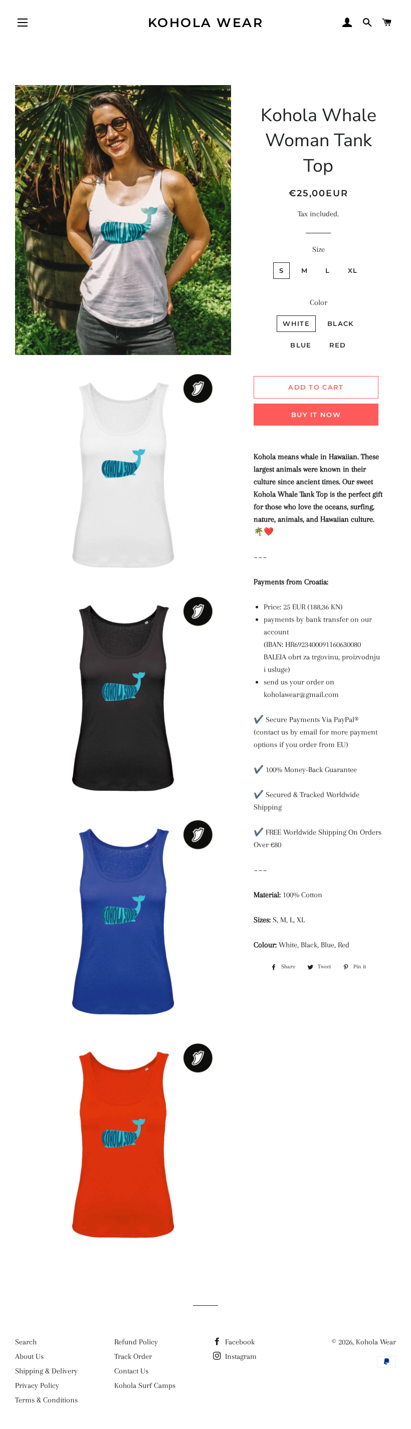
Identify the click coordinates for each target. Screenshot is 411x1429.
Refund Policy (136, 1341)
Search (26, 1341)
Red (337, 345)
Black (340, 323)
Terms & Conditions (46, 1399)
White (296, 323)
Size (318, 249)
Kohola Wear (206, 22)
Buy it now (316, 415)
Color (318, 302)
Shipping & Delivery (46, 1370)
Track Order (133, 1356)
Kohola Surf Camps (144, 1385)
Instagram (240, 1356)
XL (353, 270)
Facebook (239, 1341)
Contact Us (131, 1370)
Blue (300, 345)
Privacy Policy (37, 1385)
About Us (29, 1356)
